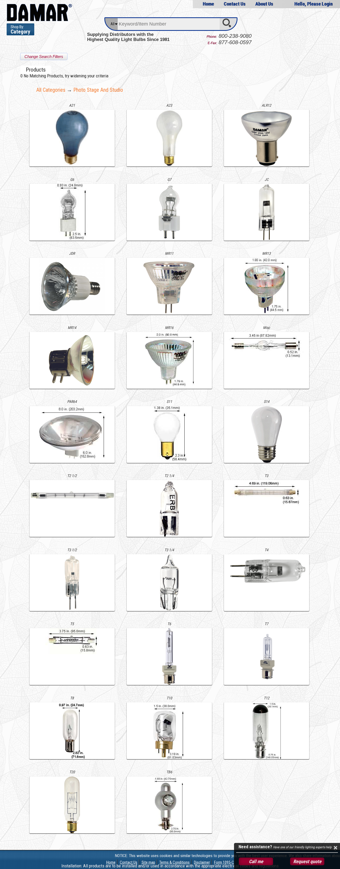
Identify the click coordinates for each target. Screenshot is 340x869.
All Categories (50, 90)
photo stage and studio (98, 90)
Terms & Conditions (174, 862)
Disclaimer (202, 862)
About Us (264, 4)
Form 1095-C (224, 862)
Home (208, 4)
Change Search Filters (43, 56)
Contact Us (234, 4)
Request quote (307, 861)
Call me (256, 861)
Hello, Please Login (313, 4)
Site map (148, 862)
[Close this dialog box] (335, 847)
